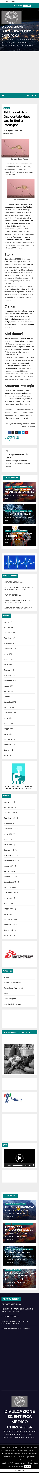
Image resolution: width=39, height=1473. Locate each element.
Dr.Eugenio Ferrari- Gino (14, 131)
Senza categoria (10, 999)
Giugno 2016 (8, 723)
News (30, 486)
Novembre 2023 (10, 643)
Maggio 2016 (8, 729)
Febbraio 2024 (9, 633)
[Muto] (30, 1165)
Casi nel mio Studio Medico (14, 988)
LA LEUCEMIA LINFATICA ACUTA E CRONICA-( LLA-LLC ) (19, 1275)
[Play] (6, 1165)
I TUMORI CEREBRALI (17, 514)
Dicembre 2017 (9, 675)
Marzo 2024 (8, 627)
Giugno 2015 (8, 750)
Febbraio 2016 (9, 739)
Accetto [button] (27, 1466)
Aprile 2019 (8, 665)
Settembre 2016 (10, 713)
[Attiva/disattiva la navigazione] (36, 95)
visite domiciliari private (12, 1004)
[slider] (18, 1165)
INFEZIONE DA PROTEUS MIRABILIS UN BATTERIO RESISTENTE (19, 492)
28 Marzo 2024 (13, 1233)
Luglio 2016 (8, 718)
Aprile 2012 (8, 755)
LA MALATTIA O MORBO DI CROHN (19, 534)
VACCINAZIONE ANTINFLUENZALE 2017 (13, 439)
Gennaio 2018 (9, 670)
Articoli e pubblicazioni (19, 486)
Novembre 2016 (10, 702)
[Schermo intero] (33, 1165)
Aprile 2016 (8, 734)
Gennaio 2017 (9, 697)
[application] (19, 1158)
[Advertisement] (19, 72)
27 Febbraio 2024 (13, 1256)
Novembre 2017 (10, 681)
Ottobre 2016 (9, 707)
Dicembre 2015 (9, 745)
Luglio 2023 (8, 654)
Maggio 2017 (8, 686)
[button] (28, 96)
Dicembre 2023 (9, 638)
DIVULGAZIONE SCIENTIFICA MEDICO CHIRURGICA (16, 31)
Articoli (6, 108)
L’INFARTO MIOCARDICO (14, 582)
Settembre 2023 (10, 649)
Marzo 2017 (8, 691)
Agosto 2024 (9, 622)
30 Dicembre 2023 (13, 1279)
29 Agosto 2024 (13, 1210)
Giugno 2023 (8, 659)
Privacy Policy (19, 1470)
